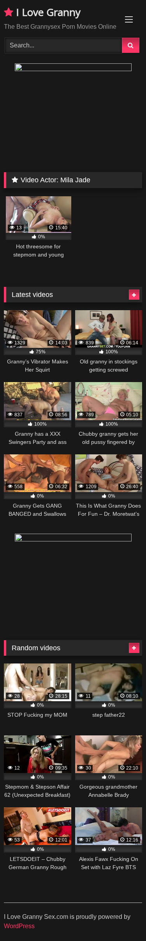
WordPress (19, 926)
